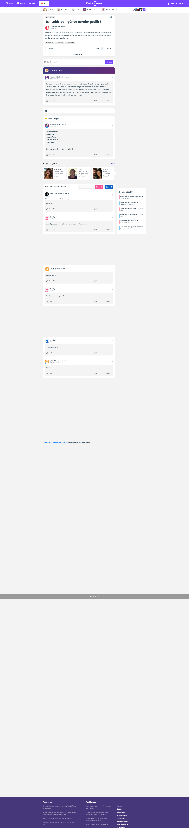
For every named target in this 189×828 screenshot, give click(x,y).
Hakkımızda (121, 812)
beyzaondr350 (55, 26)
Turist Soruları (50, 42)
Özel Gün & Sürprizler (93, 10)
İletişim (119, 809)
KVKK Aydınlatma (122, 821)
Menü (11, 3)
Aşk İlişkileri (50, 10)
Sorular (65, 442)
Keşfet (22, 3)
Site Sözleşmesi (122, 815)
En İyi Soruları (59, 42)
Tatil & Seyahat (50, 17)
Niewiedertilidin (55, 124)
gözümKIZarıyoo (55, 361)
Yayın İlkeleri (121, 818)
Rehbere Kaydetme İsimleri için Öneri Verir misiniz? (58, 818)
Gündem (78, 10)
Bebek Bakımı (65, 10)
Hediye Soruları (70, 42)
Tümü (113, 164)
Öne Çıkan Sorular (123, 824)
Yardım (119, 806)
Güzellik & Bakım (110, 10)
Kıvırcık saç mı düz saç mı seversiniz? (97, 824)
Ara (33, 3)
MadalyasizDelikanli (56, 77)
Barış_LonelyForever (56, 193)
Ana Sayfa (47, 442)
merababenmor (55, 268)
